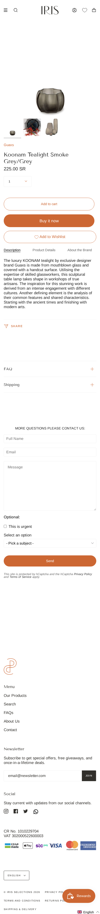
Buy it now (49, 221)
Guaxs (9, 145)
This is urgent (19, 526)
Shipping (12, 384)
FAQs (8, 713)
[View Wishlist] (87, 10)
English (15, 875)
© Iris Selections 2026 (22, 892)
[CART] (94, 10)
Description (12, 250)
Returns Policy (58, 900)
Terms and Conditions (22, 900)
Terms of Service (20, 577)
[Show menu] (7, 10)
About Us (12, 721)
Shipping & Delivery (20, 909)
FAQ (8, 369)
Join (89, 775)
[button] (88, 912)
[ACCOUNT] (74, 10)
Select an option (17, 535)
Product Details (44, 250)
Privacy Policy (83, 574)
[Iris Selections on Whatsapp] (36, 812)
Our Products (15, 695)
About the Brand (79, 250)
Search (10, 704)
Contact (10, 730)
